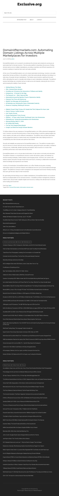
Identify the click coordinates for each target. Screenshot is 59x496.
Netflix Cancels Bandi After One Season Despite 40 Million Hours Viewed (20, 427)
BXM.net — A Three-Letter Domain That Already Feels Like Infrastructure (25, 117)
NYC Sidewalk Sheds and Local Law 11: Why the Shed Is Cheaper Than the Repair (22, 442)
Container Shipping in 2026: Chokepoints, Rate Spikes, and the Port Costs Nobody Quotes (24, 245)
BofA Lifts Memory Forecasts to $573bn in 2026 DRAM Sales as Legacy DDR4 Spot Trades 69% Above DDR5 (29, 308)
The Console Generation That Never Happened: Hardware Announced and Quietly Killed (24, 394)
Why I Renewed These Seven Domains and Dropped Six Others (18, 213)
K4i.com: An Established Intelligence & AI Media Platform (16, 233)
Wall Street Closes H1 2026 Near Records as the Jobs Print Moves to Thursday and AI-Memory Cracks (27, 472)
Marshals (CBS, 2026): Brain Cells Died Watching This (16, 431)
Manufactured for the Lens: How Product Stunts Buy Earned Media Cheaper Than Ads (23, 386)
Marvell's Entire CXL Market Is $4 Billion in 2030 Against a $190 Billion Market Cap (22, 293)
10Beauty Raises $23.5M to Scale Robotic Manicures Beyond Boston (19, 468)
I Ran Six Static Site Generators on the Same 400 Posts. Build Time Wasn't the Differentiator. (25, 248)
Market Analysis (28, 490)
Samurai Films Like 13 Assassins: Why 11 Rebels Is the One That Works (20, 409)
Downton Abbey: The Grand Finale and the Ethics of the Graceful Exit (19, 423)
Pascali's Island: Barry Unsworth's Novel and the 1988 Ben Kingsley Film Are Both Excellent (24, 412)
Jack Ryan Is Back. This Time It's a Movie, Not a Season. (16, 438)
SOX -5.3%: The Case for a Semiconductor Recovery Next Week (18, 475)
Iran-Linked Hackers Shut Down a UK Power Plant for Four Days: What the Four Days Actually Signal (27, 282)
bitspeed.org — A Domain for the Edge (16, 93)
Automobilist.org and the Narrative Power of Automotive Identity (23, 97)
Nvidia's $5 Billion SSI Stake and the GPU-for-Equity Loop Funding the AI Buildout (22, 354)
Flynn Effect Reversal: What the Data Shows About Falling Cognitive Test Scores (22, 319)
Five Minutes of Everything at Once (11, 267)
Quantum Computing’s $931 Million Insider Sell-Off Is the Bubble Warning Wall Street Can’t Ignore (26, 278)
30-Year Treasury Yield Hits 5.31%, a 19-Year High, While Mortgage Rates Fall (21, 375)
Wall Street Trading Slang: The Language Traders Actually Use (17, 328)
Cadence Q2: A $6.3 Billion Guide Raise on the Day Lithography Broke (19, 346)
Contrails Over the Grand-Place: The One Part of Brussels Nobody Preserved (21, 256)
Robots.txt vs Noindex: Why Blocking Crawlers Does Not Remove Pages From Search (23, 446)
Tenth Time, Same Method (9, 226)
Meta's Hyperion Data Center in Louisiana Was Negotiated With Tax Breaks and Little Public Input (26, 449)
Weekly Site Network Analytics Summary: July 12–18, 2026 (17, 216)
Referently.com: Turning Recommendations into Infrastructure (22, 119)
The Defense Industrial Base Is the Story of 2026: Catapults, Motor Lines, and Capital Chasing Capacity (27, 379)
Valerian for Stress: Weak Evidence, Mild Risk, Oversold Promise (18, 274)
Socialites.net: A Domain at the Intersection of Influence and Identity (24, 91)
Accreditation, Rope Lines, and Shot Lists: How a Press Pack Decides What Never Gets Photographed (27, 368)
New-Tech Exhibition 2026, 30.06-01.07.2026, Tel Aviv (15, 271)
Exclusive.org (29, 4)
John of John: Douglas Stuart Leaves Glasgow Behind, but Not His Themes (21, 434)
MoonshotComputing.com (9, 223)
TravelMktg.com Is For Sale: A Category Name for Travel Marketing (19, 210)
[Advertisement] (29, 34)
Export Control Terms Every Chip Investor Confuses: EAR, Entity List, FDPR (20, 332)
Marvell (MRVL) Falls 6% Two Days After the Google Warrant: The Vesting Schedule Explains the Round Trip (28, 285)
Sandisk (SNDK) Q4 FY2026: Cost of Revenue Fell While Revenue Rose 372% (21, 401)
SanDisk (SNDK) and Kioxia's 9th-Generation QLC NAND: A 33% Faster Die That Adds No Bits (25, 300)
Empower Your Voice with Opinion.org (16, 99)
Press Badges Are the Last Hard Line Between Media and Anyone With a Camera (22, 371)
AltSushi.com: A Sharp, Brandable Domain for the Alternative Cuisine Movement (22, 230)
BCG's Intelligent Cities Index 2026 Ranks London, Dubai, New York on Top (20, 263)
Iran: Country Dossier (11, 113)
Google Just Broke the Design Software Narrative (19, 127)
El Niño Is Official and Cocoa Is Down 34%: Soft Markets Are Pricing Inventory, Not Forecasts (25, 397)
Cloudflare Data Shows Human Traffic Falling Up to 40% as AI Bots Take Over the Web (23, 220)
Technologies (20, 490)
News (10, 185)
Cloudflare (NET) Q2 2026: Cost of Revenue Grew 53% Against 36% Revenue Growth (23, 311)
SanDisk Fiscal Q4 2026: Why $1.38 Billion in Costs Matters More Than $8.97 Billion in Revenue (25, 315)
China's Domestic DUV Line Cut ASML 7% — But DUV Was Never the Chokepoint (22, 343)
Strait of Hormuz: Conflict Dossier (15, 111)
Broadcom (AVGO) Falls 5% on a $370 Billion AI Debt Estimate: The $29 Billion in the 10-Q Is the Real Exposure (29, 297)
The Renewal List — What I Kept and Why (17, 95)
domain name (29, 187)
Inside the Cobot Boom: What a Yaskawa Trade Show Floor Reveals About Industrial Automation (26, 464)
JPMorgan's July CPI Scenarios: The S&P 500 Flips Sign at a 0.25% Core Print (21, 304)
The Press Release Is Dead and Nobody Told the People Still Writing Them (20, 390)
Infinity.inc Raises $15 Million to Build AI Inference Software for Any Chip (20, 460)
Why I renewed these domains (14, 89)
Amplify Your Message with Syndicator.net (17, 101)
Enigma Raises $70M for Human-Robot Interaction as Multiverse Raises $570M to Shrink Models (26, 457)
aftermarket (23, 187)
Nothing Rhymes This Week (13, 87)
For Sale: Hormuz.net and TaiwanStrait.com (13, 206)
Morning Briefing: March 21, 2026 (15, 121)
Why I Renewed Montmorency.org (11, 203)
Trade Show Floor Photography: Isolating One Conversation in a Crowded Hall (21, 252)
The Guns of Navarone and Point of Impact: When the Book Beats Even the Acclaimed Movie (25, 405)
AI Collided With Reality (12, 123)
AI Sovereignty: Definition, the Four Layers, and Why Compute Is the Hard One (21, 350)
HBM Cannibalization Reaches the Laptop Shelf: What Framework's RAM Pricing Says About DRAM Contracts (29, 339)
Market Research (38, 490)
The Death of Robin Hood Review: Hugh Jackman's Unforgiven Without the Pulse (22, 416)
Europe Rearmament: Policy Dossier (15, 115)
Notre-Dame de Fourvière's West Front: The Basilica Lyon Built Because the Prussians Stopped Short (27, 335)
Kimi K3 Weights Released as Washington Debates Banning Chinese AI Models (21, 453)
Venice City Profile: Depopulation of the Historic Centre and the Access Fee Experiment (23, 383)
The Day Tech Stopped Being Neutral (16, 125)
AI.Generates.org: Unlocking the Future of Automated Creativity (22, 103)
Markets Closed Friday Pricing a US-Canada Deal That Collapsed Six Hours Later (27, 109)
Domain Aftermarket (14, 187)
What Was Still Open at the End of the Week (13, 260)
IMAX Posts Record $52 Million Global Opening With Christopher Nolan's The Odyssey (23, 420)
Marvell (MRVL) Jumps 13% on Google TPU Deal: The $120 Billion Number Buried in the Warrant (26, 289)
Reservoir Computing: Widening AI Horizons (18, 105)
